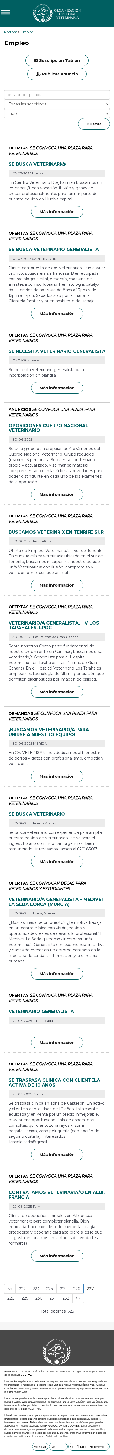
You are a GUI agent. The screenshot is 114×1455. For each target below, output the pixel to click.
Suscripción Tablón (59, 60)
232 (66, 1298)
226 (76, 1288)
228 (11, 1298)
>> (78, 1298)
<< (10, 1288)
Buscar (94, 123)
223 (36, 1288)
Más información (57, 211)
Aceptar (40, 1447)
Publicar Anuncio (59, 74)
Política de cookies (57, 1436)
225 (63, 1288)
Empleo (27, 32)
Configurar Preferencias (89, 1447)
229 (25, 1298)
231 (53, 1298)
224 (49, 1288)
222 (22, 1288)
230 (39, 1298)
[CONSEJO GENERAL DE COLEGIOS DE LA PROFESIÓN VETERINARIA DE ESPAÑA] (57, 12)
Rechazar (58, 1447)
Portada (10, 32)
